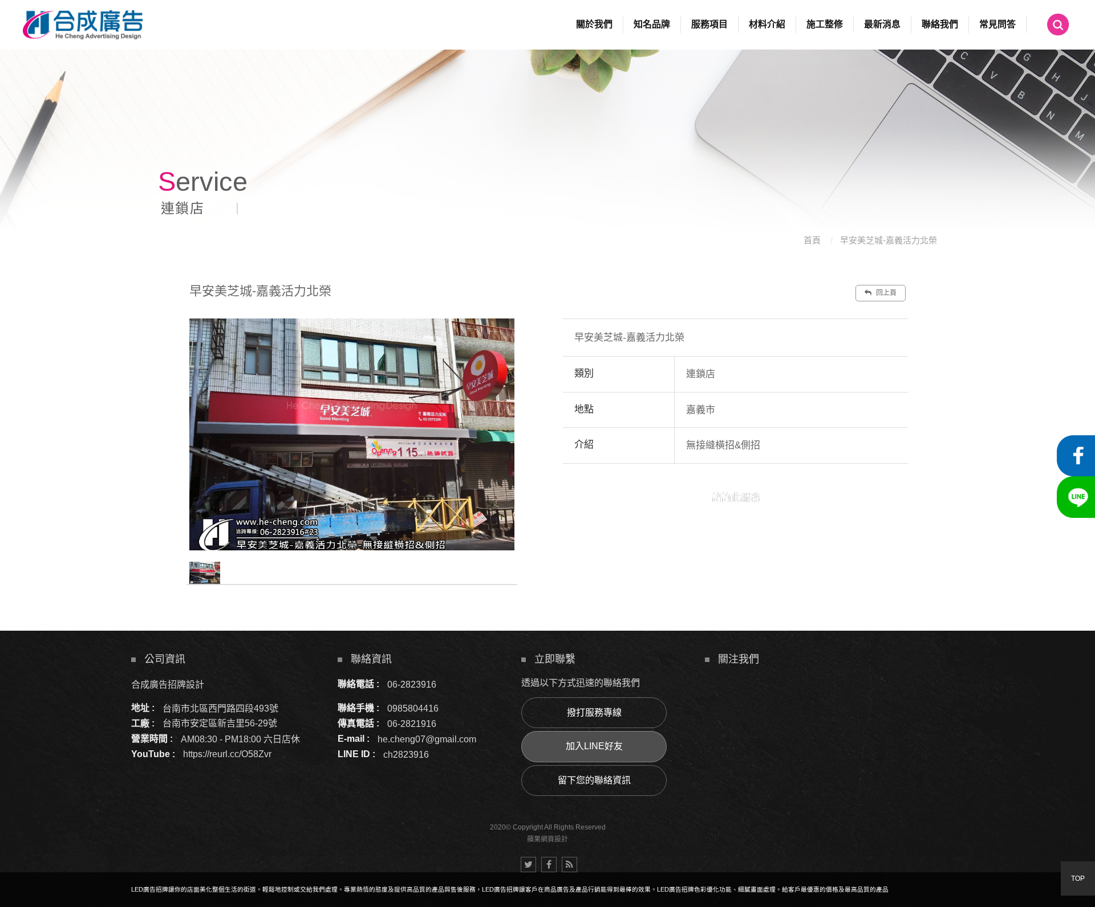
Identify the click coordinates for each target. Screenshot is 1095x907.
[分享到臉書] (549, 864)
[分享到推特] (528, 864)
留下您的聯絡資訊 (594, 780)
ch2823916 (406, 754)
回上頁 (885, 293)
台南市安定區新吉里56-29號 (220, 723)
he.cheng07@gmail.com (427, 738)
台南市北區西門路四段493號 (220, 708)
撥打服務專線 (594, 712)
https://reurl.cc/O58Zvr (227, 754)
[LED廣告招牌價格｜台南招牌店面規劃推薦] (547, 120)
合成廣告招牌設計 (167, 684)
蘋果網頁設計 (547, 839)
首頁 (812, 240)
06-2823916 (411, 684)
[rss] (569, 864)
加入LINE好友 (594, 746)
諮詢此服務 (736, 497)
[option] (351, 434)
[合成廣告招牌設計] (83, 24)
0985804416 (413, 708)
